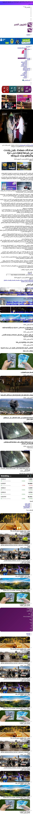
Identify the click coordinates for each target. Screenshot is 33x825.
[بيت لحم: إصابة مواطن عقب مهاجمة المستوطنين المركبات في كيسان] (16, 439)
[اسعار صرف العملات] (16, 369)
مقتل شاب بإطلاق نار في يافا (22, 312)
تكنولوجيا (24, 73)
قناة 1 (25, 50)
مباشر (27, 49)
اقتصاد (25, 72)
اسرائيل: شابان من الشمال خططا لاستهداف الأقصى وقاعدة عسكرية (19, 303)
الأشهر (28, 633)
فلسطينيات (24, 66)
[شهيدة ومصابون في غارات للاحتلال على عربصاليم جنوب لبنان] (16, 414)
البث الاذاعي (26, 80)
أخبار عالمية (24, 64)
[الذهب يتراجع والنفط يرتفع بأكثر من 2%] (15, 647)
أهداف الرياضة (26, 68)
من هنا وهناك (26, 69)
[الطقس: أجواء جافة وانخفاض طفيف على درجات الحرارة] (15, 589)
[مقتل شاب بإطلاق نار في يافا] (15, 574)
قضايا (25, 76)
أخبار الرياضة (24, 62)
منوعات (25, 77)
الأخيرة (28, 634)
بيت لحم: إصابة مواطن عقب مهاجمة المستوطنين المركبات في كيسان (18, 442)
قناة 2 (24, 53)
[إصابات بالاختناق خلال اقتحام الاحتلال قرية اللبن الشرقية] (16, 392)
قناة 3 (25, 54)
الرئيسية (28, 46)
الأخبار (28, 59)
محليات (25, 67)
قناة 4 (25, 55)
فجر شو (24, 58)
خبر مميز (30, 273)
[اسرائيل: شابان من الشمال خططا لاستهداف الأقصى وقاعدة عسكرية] (15, 559)
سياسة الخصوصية (22, 47)
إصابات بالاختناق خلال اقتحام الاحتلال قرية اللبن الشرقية (17, 395)
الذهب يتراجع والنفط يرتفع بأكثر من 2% (20, 531)
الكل (26, 60)
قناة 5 (25, 57)
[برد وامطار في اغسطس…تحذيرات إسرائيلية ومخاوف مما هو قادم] (15, 543)
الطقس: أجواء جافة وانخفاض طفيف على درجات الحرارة (16, 590)
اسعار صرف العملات (27, 372)
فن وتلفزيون (23, 75)
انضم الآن (30, 4)
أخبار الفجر (24, 63)
